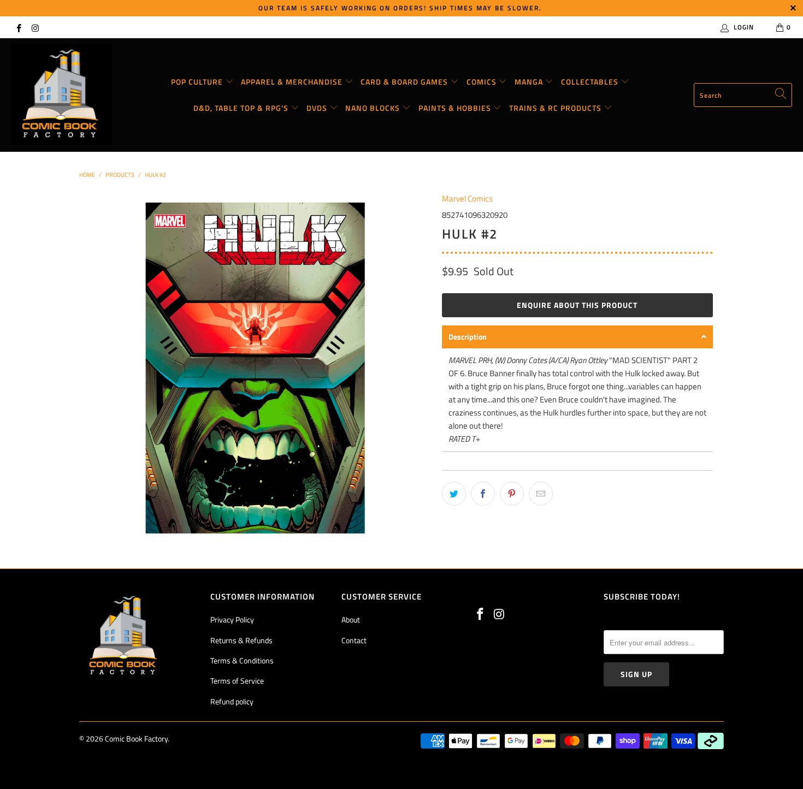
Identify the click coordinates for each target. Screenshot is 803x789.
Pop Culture (198, 81)
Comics (483, 81)
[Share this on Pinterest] (512, 494)
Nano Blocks (373, 108)
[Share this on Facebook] (483, 494)
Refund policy (231, 701)
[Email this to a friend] (541, 494)
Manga (530, 81)
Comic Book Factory (136, 738)
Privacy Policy (232, 619)
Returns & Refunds (241, 640)
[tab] (577, 336)
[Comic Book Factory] (61, 95)
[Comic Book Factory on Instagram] (34, 27)
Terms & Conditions (242, 660)
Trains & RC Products (556, 108)
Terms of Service (237, 680)
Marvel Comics (467, 198)
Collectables (591, 81)
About (350, 619)
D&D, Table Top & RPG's (242, 108)
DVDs (317, 108)
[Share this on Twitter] (454, 494)
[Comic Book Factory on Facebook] (18, 27)
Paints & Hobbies (455, 108)
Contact (354, 640)
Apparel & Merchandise (293, 81)
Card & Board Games (405, 81)
